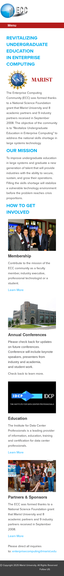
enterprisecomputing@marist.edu (34, 551)
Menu (12, 25)
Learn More (16, 290)
